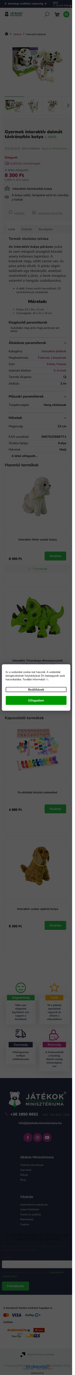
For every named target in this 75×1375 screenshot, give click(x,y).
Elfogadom (36, 700)
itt (47, 679)
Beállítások (36, 690)
